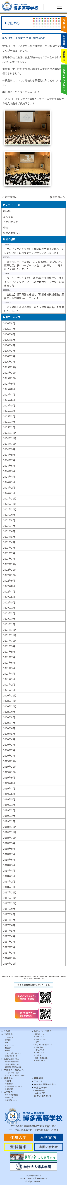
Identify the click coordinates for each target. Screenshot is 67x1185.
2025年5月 (9, 405)
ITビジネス (40, 1050)
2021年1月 (9, 690)
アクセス (38, 1081)
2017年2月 (9, 947)
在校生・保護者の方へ (45, 1084)
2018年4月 (9, 870)
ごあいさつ (9, 1037)
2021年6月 (9, 662)
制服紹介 (8, 1050)
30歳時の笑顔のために (13, 1067)
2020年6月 (9, 728)
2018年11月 (10, 832)
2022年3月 (9, 613)
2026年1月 (9, 361)
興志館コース (40, 1034)
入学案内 (8, 1091)
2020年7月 (9, 723)
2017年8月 (9, 914)
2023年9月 (9, 515)
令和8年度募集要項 (11, 1095)
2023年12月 (10, 498)
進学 (37, 1042)
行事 (5, 227)
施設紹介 (8, 1048)
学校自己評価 (43, 976)
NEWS (7, 1031)
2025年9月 (9, 383)
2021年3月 (9, 679)
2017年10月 (10, 903)
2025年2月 (9, 422)
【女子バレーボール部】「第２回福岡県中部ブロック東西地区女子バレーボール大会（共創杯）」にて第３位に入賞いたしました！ (33, 265)
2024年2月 (9, 487)
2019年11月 (10, 766)
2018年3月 (9, 876)
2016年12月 (10, 958)
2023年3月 (9, 548)
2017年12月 (10, 892)
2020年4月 (9, 739)
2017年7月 (9, 920)
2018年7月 (9, 854)
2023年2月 (9, 553)
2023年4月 (9, 542)
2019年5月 (9, 799)
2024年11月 (10, 438)
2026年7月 (9, 329)
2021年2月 (9, 684)
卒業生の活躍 (40, 1093)
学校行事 (8, 1081)
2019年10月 (10, 772)
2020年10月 (10, 706)
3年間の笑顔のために (12, 1061)
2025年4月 (9, 411)
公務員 (38, 1055)
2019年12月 (10, 761)
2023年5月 (9, 537)
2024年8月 (9, 454)
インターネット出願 (12, 1073)
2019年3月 (9, 810)
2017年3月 (9, 941)
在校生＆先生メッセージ (13, 1086)
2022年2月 (9, 619)
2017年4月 (9, 936)
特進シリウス (41, 1036)
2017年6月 (9, 925)
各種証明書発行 (40, 1090)
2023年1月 (9, 558)
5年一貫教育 (40, 1060)
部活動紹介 (9, 1083)
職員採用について (43, 1095)
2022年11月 (10, 569)
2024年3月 (9, 482)
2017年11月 (10, 898)
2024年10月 (10, 444)
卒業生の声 (9, 1089)
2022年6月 (9, 597)
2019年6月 (9, 794)
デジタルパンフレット (13, 1053)
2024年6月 (9, 465)
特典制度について (11, 1100)
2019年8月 (9, 783)
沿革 (6, 1042)
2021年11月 (10, 635)
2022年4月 (9, 608)
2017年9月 (9, 909)
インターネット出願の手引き (15, 1075)
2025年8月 (9, 389)
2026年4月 (9, 345)
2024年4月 (9, 476)
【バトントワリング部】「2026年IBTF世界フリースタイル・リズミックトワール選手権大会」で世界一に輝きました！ (34, 281)
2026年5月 (9, 340)
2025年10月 (10, 378)
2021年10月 (10, 641)
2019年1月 (9, 821)
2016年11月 (10, 963)
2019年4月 (9, 805)
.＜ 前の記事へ (9, 197)
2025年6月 (9, 400)
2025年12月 (10, 367)
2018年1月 (9, 887)
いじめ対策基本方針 (17, 976)
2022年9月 (9, 580)
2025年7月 (9, 394)
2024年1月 (9, 493)
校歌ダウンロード (11, 1056)
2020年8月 (9, 717)
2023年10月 (10, 509)
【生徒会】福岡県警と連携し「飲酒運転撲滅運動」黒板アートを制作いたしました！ (34, 296)
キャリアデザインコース (43, 1045)
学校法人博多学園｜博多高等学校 (33, 1178)
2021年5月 (9, 668)
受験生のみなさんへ (14, 1069)
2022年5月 (9, 602)
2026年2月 (9, 356)
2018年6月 (9, 859)
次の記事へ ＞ (58, 197)
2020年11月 (10, 701)
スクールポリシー (5, 976)
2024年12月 (10, 433)
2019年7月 (9, 788)
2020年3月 (9, 744)
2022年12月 (10, 564)
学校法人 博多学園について (36, 978)
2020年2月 (9, 750)
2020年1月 (9, 755)
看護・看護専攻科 (41, 1058)
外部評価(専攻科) (54, 976)
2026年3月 (9, 351)
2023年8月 (9, 520)
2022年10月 (10, 575)
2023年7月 (9, 526)
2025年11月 (10, 372)
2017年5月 (9, 931)
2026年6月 (9, 334)
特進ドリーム (41, 1039)
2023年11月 (10, 504)
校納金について (10, 1097)
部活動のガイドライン (31, 976)
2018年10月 (10, 838)
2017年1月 (9, 952)
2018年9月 (9, 843)
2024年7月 (9, 460)
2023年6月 (9, 531)
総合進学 (39, 1047)
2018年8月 (9, 848)
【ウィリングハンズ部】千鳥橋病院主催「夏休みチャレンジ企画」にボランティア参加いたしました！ (34, 251)
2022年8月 (9, 586)
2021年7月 (9, 657)
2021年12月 (10, 630)
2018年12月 (10, 827)
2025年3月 (9, 416)
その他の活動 (10, 222)
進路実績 (38, 1078)
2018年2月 (9, 881)
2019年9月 (9, 777)
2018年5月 (9, 865)
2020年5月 (9, 734)
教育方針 (8, 1040)
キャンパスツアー (11, 1045)
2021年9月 (9, 646)
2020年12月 (10, 695)
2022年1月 (9, 624)
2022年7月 (9, 591)
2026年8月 (9, 323)
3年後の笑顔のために (12, 1064)
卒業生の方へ (40, 1087)
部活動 (7, 211)
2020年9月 (9, 712)
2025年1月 (9, 427)
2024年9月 (9, 449)
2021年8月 (9, 651)
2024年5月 (9, 471)
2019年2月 (9, 816)
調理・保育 (40, 1052)
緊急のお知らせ (12, 233)
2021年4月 (9, 673)
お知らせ (8, 216)
